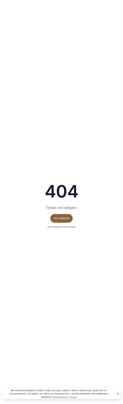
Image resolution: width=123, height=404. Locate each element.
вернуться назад (64, 226)
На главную (61, 218)
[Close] (117, 393)
